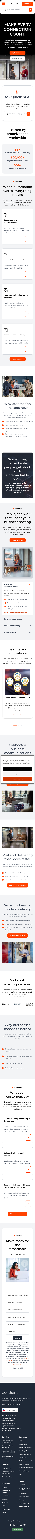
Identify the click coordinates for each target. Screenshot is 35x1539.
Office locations (24, 1507)
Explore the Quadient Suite (17, 784)
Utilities (4, 1506)
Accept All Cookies (17, 779)
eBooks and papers (25, 1454)
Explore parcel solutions (17, 935)
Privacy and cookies (8, 1418)
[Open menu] (4, 4)
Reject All (17, 774)
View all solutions (17, 359)
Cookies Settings (17, 1529)
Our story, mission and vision (24, 1489)
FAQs (20, 1474)
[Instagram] (21, 1524)
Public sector (6, 1509)
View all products (17, 540)
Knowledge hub (24, 1451)
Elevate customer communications (7, 1441)
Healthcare (5, 1496)
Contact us (27, 4)
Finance (4, 1487)
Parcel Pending (7, 1477)
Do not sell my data (8, 1423)
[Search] (30, 10)
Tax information (24, 1464)
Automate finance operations (8, 1447)
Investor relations (24, 1503)
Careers (21, 1500)
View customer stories (17, 1214)
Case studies (23, 1444)
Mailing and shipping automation (8, 1472)
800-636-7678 (6, 1431)
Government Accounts (26, 1467)
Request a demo (17, 58)
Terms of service (24, 1471)
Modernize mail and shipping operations (8, 1452)
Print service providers (6, 1491)
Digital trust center (8, 1426)
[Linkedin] (10, 1524)
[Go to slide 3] (19, 726)
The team (22, 1485)
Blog (20, 1441)
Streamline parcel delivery (8, 1457)
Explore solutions (17, 53)
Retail (4, 1512)
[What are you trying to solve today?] (28, 114)
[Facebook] (17, 1524)
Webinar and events (25, 1447)
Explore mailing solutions (17, 885)
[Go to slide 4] (21, 726)
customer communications (18, 613)
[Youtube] (24, 1524)
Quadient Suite (6, 1468)
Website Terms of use (9, 1415)
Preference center (8, 1421)
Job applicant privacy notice (11, 1428)
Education (5, 1499)
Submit (17, 1338)
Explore (6, 613)
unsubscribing (17, 1364)
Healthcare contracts (25, 1461)
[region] (17, 693)
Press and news (24, 1496)
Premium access (17, 714)
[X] (14, 1524)
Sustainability (23, 1493)
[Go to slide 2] (18, 726)
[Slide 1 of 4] (15, 726)
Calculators (22, 1457)
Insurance (5, 1502)
